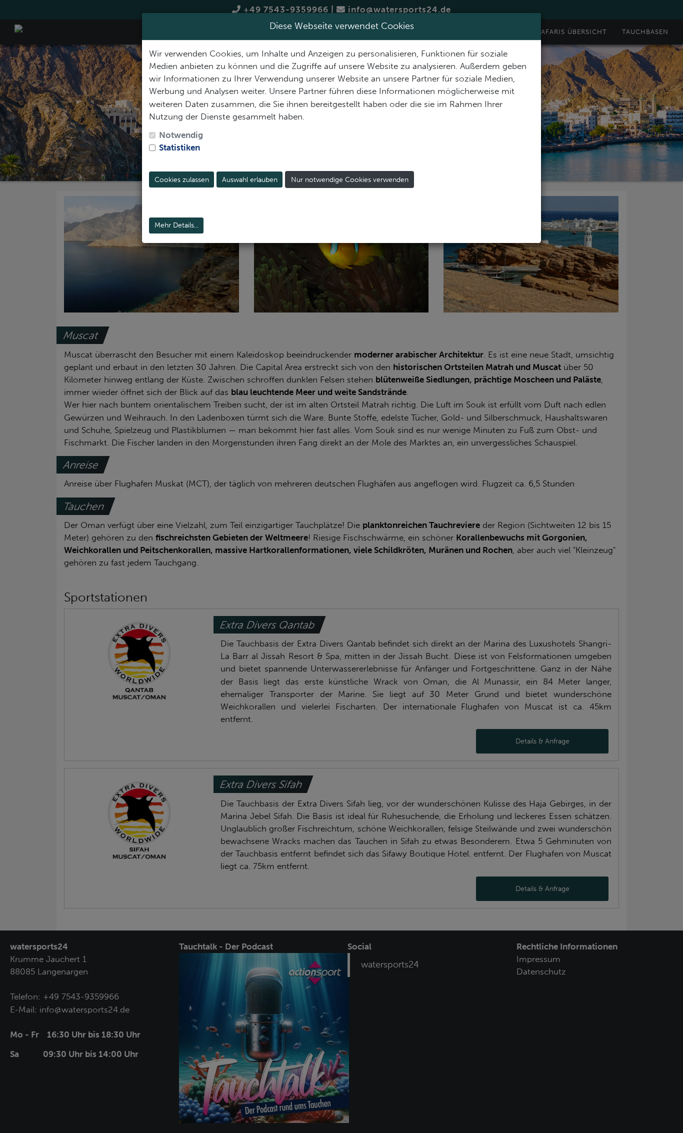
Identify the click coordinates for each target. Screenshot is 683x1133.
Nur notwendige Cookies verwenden (349, 180)
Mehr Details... (176, 225)
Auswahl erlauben (250, 180)
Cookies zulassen (181, 180)
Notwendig (181, 135)
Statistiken (179, 147)
